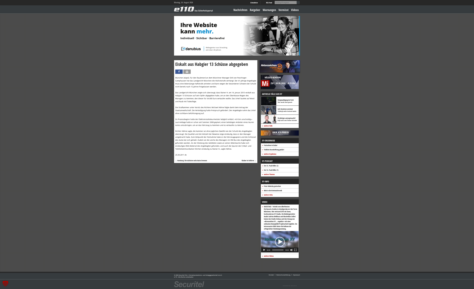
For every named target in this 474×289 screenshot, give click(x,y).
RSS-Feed (269, 2)
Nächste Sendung (273, 77)
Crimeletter (254, 2)
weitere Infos (268, 195)
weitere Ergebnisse (270, 154)
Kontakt (271, 275)
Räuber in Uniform (249, 160)
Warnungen (269, 10)
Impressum (296, 275)
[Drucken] (187, 72)
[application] (280, 241)
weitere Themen (269, 174)
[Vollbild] (295, 250)
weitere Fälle (268, 126)
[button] (280, 242)
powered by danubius (290, 286)
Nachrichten (240, 10)
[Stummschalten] (291, 250)
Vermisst (283, 10)
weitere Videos (269, 256)
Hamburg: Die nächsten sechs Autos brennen (191, 160)
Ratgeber (255, 10)
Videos (295, 10)
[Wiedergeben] (264, 250)
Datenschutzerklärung (283, 275)
